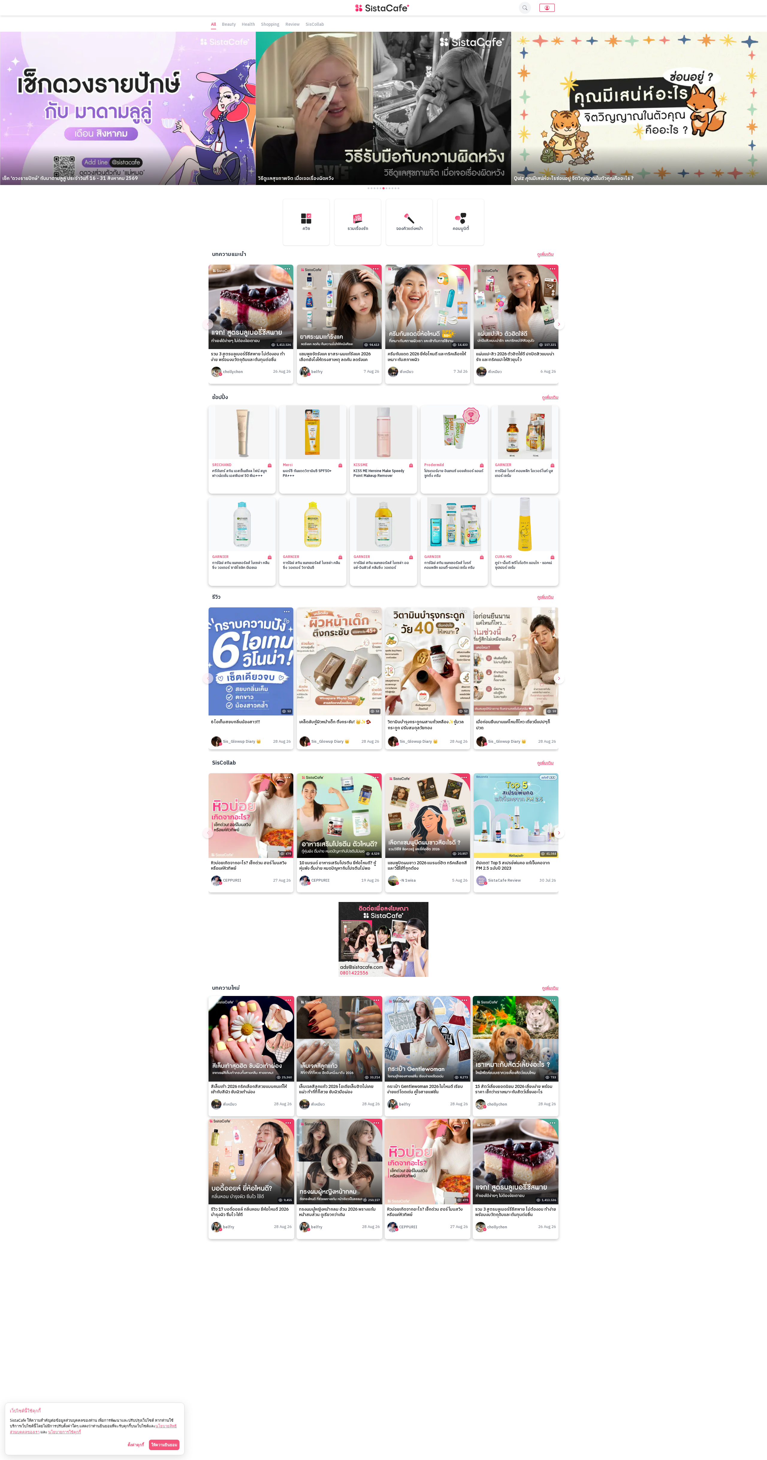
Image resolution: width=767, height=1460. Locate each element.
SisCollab (315, 25)
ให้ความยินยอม (164, 1444)
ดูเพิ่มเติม (545, 254)
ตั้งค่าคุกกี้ (136, 1444)
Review (293, 25)
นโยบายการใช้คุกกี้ (64, 1432)
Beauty (229, 25)
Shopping (270, 25)
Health (248, 25)
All (213, 25)
